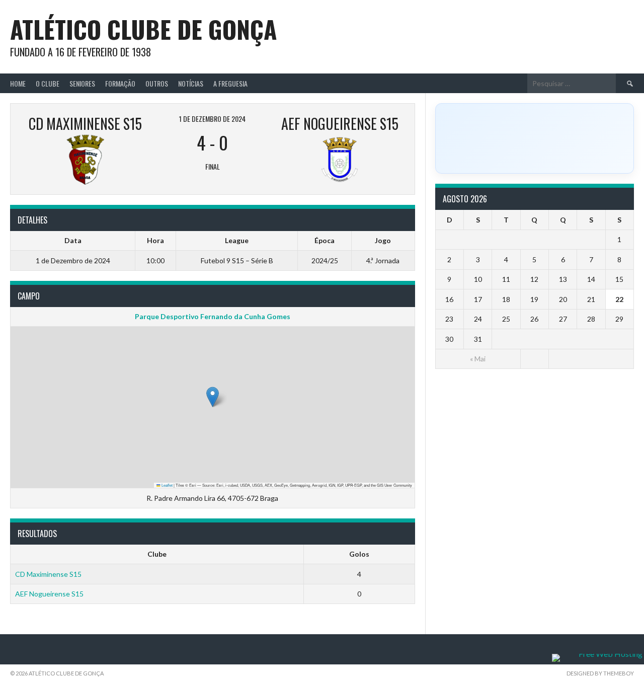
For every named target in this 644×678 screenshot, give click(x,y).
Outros (156, 83)
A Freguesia (230, 83)
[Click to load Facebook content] (534, 138)
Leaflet (166, 485)
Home (18, 83)
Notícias (190, 83)
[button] (212, 397)
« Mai (478, 358)
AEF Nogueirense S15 (49, 593)
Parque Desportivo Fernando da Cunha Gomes (212, 316)
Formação (120, 83)
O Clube (47, 83)
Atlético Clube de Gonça (143, 29)
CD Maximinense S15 (48, 574)
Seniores (82, 83)
